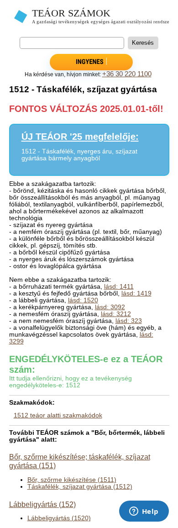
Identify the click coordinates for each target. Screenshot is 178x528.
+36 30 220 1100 (127, 74)
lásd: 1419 (136, 293)
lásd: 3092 (110, 307)
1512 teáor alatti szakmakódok (58, 415)
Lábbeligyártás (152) (42, 504)
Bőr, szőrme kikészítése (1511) (71, 479)
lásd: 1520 (83, 300)
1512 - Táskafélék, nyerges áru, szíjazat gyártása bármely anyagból (79, 155)
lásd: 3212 (116, 314)
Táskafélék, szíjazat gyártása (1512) (79, 486)
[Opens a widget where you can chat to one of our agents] (144, 512)
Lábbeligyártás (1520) (59, 518)
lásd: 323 (128, 320)
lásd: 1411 (119, 286)
